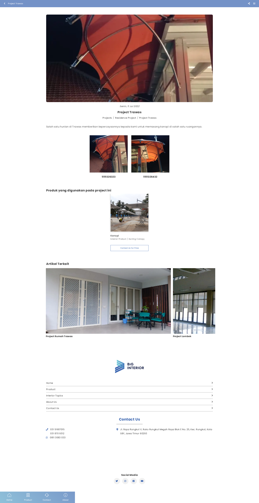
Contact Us (52, 408)
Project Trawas (147, 117)
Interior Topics (54, 395)
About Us (51, 401)
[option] (109, 158)
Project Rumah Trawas (59, 336)
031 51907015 (57, 429)
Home (49, 383)
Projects (107, 117)
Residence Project (125, 117)
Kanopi (114, 235)
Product (50, 389)
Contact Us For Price (129, 248)
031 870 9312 (57, 433)
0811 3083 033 (57, 437)
